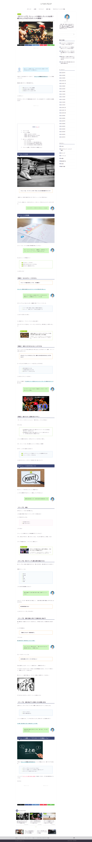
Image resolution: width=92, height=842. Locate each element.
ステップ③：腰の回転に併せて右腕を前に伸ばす (33, 143)
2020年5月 (63, 126)
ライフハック (41, 9)
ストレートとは (26, 130)
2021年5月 (63, 94)
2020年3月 (63, 131)
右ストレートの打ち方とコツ (28, 139)
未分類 (62, 163)
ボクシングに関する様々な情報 (29, 776)
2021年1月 (63, 104)
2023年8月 (63, 86)
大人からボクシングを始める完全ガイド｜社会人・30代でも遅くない (67, 44)
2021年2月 (63, 102)
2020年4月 (63, 129)
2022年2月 (63, 88)
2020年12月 (63, 107)
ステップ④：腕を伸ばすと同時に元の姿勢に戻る (33, 144)
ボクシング (29, 9)
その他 (62, 146)
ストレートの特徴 (26, 132)
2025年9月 (63, 75)
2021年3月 (63, 99)
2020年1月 (63, 137)
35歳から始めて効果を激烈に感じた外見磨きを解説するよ (68, 62)
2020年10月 (63, 112)
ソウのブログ (46, 4)
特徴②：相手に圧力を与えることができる (32, 135)
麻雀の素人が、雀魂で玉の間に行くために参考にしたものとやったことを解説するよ (67, 58)
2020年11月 (63, 110)
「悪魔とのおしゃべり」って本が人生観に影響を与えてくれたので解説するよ (67, 52)
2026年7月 (63, 72)
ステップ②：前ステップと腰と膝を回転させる (33, 142)
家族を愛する (63, 161)
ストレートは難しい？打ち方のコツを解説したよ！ (32, 147)
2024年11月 (63, 83)
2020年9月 (63, 115)
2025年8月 (63, 78)
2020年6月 (63, 123)
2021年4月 (63, 96)
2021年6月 (63, 91)
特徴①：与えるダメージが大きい (31, 134)
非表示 (37, 127)
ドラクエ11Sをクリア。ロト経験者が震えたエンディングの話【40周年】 (67, 48)
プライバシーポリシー (20, 840)
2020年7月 (63, 121)
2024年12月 (63, 80)
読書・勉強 (48, 9)
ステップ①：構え (28, 140)
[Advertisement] (36, 56)
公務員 (35, 9)
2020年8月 (63, 118)
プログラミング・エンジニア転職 (59, 9)
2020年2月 (63, 134)
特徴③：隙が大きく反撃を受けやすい (31, 136)
